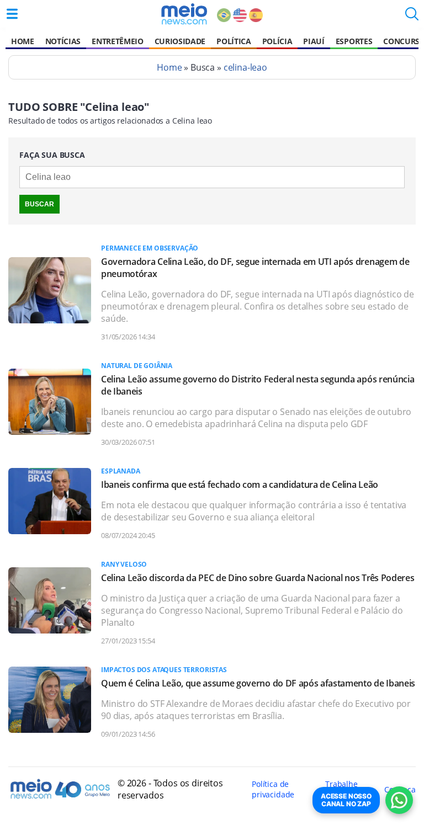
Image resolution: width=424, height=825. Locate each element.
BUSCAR (39, 204)
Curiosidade (180, 41)
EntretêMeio (117, 41)
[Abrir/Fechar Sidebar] (12, 13)
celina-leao (245, 67)
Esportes (354, 41)
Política (233, 41)
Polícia (277, 41)
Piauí (313, 41)
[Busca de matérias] (411, 17)
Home (22, 41)
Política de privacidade (273, 789)
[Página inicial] (184, 14)
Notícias (63, 41)
